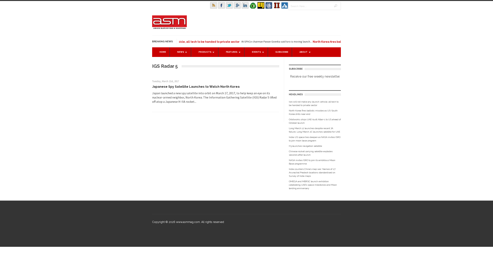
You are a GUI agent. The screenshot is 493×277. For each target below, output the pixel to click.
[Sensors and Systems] (268, 5)
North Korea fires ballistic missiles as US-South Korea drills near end (313, 112)
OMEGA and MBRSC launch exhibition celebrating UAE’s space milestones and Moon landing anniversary (313, 185)
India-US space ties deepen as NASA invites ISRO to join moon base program (314, 139)
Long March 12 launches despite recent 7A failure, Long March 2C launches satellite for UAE (314, 130)
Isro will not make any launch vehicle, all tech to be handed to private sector (180, 41)
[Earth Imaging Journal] (260, 5)
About (302, 54)
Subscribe (281, 52)
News (178, 54)
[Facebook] (221, 5)
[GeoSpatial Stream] (284, 5)
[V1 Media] (253, 5)
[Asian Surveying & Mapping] (169, 28)
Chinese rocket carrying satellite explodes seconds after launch (311, 153)
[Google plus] (237, 5)
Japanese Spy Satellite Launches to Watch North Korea (196, 86)
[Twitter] (229, 5)
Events (254, 54)
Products (203, 54)
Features (229, 54)
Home (162, 52)
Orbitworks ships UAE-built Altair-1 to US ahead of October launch (315, 121)
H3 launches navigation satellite (305, 146)
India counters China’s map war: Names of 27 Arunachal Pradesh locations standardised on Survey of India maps (312, 172)
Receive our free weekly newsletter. (315, 76)
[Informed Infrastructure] (276, 5)
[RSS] (213, 5)
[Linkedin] (245, 5)
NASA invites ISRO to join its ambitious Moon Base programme (312, 162)
